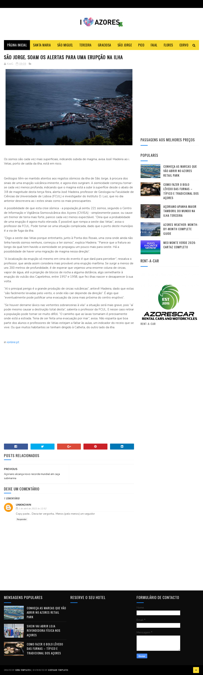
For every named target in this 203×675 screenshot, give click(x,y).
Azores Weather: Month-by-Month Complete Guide (180, 229)
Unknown (23, 505)
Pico (141, 45)
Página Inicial (17, 45)
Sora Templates (23, 669)
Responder (22, 519)
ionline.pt (13, 342)
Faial (154, 45)
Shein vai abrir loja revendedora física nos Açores (43, 630)
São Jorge (125, 45)
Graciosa (104, 45)
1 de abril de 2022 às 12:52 (32, 508)
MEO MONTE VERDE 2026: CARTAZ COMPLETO (179, 244)
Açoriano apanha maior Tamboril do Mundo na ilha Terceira (179, 211)
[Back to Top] (196, 670)
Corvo (184, 45)
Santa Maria (42, 45)
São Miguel (65, 45)
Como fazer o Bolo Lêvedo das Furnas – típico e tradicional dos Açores (181, 191)
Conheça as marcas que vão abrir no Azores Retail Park (180, 170)
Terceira (85, 45)
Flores (168, 45)
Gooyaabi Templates (58, 669)
